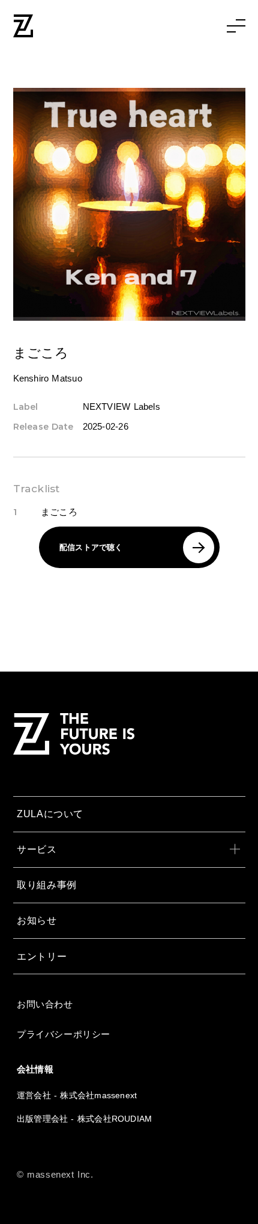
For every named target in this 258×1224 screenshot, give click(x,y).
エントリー (42, 956)
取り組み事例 (47, 884)
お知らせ (37, 920)
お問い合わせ (45, 1004)
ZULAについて (50, 813)
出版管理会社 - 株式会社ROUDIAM (84, 1119)
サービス (37, 849)
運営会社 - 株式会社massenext (77, 1095)
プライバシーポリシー (63, 1034)
